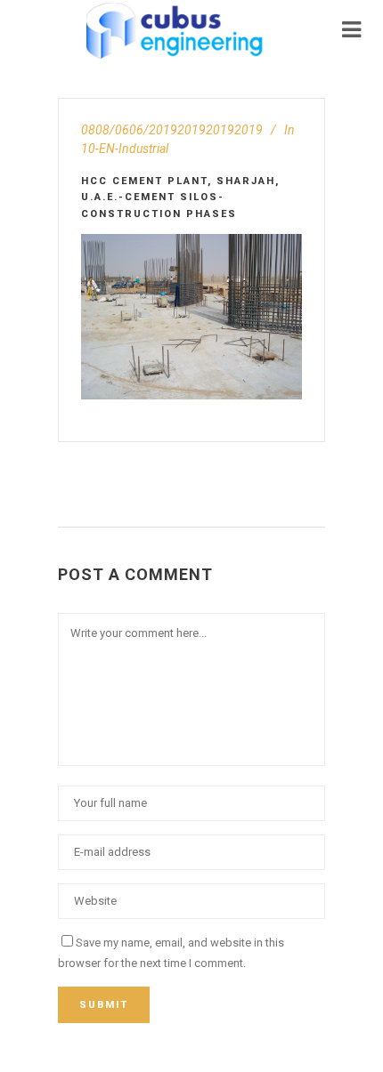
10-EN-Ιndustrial (124, 148)
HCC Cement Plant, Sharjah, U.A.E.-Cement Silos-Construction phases (180, 197)
